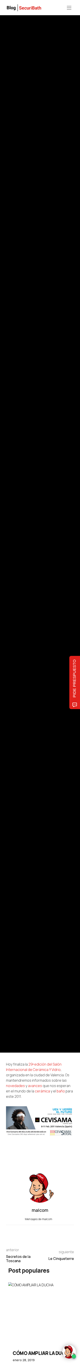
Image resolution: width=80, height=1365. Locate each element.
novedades (15, 1085)
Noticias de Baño (16, 512)
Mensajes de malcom (39, 1219)
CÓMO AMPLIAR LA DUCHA (42, 1353)
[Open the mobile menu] (69, 8)
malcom (26, 542)
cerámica (42, 1091)
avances (35, 1085)
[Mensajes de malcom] (10, 542)
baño (61, 1091)
